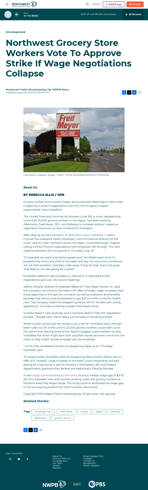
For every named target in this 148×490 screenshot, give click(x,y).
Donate (136, 4)
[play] (8, 14)
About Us (57, 456)
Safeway (115, 411)
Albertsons (41, 418)
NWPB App (115, 4)
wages (99, 411)
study (35, 375)
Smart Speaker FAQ (93, 456)
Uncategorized (15, 32)
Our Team (57, 463)
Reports (56, 468)
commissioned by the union (59, 375)
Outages (87, 459)
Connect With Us (61, 459)
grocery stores (62, 418)
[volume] (16, 14)
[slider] (21, 14)
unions (84, 411)
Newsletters (89, 463)
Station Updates (91, 466)
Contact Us (89, 461)
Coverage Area (59, 461)
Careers (56, 466)
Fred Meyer (66, 411)
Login (96, 4)
